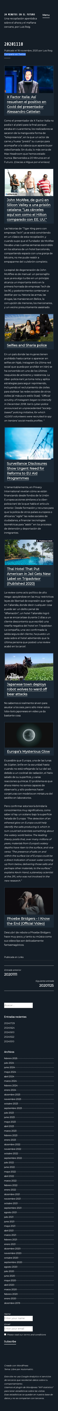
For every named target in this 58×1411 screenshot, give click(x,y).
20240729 (9, 1023)
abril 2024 (9, 1076)
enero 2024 (10, 1090)
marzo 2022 (10, 1180)
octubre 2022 (11, 1153)
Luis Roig (47, 50)
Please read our (26, 1334)
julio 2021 (9, 1217)
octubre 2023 (11, 1103)
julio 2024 (9, 1063)
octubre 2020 (11, 1258)
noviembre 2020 (12, 1253)
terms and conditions (34, 1334)
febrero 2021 (10, 1239)
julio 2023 (9, 1112)
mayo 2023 (10, 1122)
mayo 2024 (10, 1072)
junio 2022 (9, 1167)
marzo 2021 (10, 1235)
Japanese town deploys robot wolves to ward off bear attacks (27, 689)
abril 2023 (9, 1126)
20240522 (9, 1037)
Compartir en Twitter (15, 54)
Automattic (27, 1369)
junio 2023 (9, 1117)
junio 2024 (9, 1067)
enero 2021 (10, 1244)
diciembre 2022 (12, 1144)
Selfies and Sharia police (27, 345)
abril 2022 (9, 1176)
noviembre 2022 (12, 1149)
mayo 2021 (9, 1226)
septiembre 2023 (13, 1108)
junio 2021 (9, 1221)
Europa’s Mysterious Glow (28, 752)
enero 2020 (10, 1298)
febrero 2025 (10, 1058)
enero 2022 (10, 1189)
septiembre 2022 (13, 1158)
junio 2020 (9, 1276)
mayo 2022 (10, 1171)
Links (20, 957)
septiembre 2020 (13, 1262)
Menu (46, 15)
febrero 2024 (11, 1085)
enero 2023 (10, 1140)
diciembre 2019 (12, 1303)
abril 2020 (9, 1285)
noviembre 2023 (12, 1099)
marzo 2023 (10, 1131)
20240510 (9, 1041)
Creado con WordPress (16, 1365)
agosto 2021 (10, 1212)
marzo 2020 (10, 1289)
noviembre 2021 (12, 1198)
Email (7, 1324)
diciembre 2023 (12, 1094)
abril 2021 (9, 1230)
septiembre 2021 (13, 1208)
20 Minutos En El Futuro (19, 14)
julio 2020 (9, 1271)
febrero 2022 (10, 1185)
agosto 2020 (10, 1267)
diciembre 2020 (12, 1248)
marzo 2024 (10, 1081)
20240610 (9, 1032)
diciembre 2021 (12, 1194)
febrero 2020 (11, 1294)
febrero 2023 (10, 1135)
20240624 (9, 1028)
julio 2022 (9, 1162)
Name (7, 1314)
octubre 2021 (11, 1203)
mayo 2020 (10, 1280)
